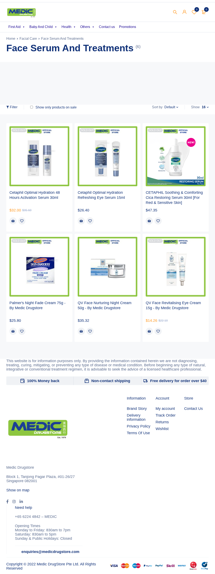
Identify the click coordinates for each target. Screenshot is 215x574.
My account (165, 408)
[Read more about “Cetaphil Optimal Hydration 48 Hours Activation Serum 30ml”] (13, 220)
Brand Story (137, 408)
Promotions (127, 27)
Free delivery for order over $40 (178, 381)
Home (10, 38)
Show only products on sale (56, 107)
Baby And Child (41, 27)
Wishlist (196, 9)
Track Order (166, 415)
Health (66, 27)
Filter (13, 107)
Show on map (17, 490)
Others (85, 27)
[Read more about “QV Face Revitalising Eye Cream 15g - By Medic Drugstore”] (149, 331)
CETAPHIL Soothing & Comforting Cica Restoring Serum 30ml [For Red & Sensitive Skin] (174, 197)
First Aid (14, 27)
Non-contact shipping (110, 381)
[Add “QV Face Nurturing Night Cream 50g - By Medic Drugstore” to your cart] (81, 331)
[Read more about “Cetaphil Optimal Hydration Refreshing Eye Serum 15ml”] (81, 220)
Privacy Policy (138, 426)
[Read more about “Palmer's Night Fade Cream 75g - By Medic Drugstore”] (13, 331)
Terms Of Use (138, 433)
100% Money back (43, 381)
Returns (162, 422)
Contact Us (193, 408)
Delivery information (136, 417)
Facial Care (28, 38)
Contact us (107, 27)
